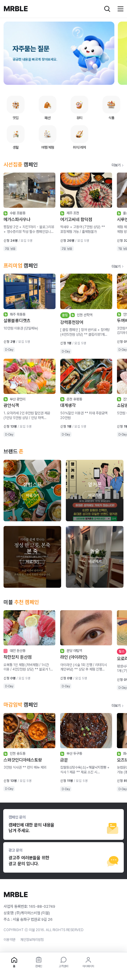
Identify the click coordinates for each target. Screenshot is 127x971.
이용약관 (9, 940)
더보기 (116, 165)
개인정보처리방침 (32, 940)
